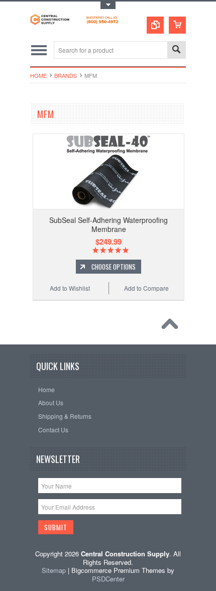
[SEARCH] (176, 50)
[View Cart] (177, 25)
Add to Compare (146, 288)
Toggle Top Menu (108, 5)
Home (38, 75)
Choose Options (113, 267)
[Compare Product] (155, 25)
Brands (65, 75)
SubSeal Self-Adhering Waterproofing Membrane (108, 224)
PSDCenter (108, 578)
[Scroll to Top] (172, 326)
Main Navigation (39, 50)
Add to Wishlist (70, 288)
